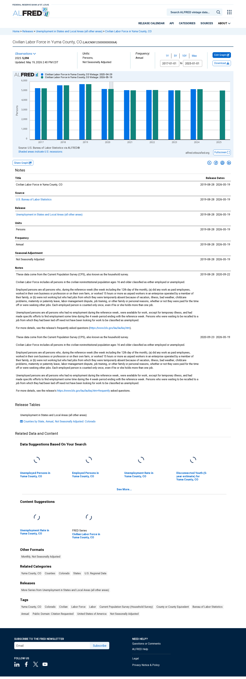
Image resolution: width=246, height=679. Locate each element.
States (77, 573)
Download (220, 63)
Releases (27, 31)
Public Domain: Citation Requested (53, 613)
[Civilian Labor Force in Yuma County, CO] (89, 517)
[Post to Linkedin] (229, 163)
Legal (135, 658)
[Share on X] (209, 163)
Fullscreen (220, 152)
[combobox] (195, 12)
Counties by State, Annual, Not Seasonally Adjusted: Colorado (60, 421)
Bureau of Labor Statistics (207, 606)
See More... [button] (124, 489)
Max (194, 55)
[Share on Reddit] (222, 163)
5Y (175, 55)
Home (16, 31)
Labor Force (78, 606)
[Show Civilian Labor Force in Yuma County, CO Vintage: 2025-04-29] (78, 74)
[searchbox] (195, 12)
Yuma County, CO (31, 573)
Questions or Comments (146, 643)
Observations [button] (24, 53)
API (172, 23)
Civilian (63, 606)
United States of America (91, 613)
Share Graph (21, 162)
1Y (167, 55)
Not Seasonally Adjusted (124, 613)
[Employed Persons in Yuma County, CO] (89, 460)
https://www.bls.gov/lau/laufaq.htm (110, 328)
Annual (25, 613)
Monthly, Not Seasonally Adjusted (40, 556)
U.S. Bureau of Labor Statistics (34, 199)
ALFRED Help (140, 649)
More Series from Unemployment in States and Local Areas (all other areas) (65, 590)
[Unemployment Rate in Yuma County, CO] (141, 460)
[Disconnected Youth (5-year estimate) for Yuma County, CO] (193, 460)
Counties (50, 573)
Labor (92, 606)
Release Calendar (151, 23)
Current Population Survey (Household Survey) (126, 606)
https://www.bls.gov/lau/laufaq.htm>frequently (83, 390)
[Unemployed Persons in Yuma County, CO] (37, 460)
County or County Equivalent (172, 606)
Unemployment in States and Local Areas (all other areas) (69, 31)
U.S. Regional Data (95, 573)
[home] (32, 12)
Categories (187, 23)
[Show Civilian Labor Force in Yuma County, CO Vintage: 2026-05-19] (78, 77)
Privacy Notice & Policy (146, 665)
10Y (184, 55)
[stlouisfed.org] (31, 4)
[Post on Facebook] (216, 163)
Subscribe (99, 645)
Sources (206, 23)
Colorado (64, 573)
